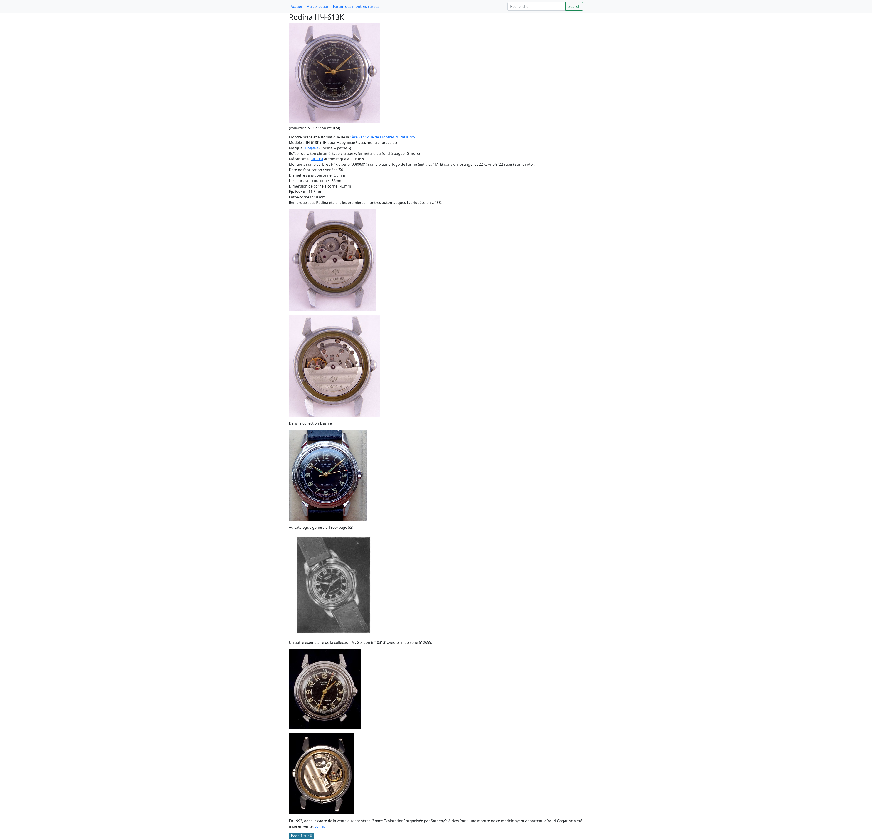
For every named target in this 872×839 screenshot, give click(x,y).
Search (574, 6)
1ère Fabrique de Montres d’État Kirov (382, 137)
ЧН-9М (317, 158)
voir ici (320, 826)
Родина (311, 147)
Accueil (297, 6)
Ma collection (317, 6)
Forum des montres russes (356, 6)
